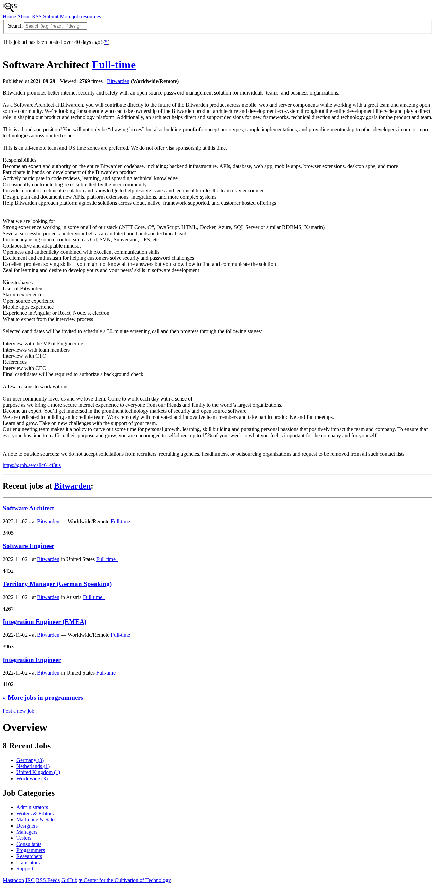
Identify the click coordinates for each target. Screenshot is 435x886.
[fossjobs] (10, 10)
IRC (30, 880)
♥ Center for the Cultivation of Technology (125, 880)
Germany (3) (30, 760)
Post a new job (18, 711)
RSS (37, 16)
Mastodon (13, 880)
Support (24, 868)
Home (9, 16)
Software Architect (28, 508)
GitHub (69, 880)
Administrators (32, 807)
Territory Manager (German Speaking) (57, 583)
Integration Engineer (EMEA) (44, 621)
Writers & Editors (35, 813)
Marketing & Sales (36, 819)
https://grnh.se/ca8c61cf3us (32, 465)
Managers (26, 832)
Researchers (29, 856)
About (24, 16)
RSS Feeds (48, 880)
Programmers (30, 850)
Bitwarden (118, 81)
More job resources (80, 16)
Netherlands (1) (33, 766)
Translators (28, 862)
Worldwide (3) (32, 778)
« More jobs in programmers (43, 697)
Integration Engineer (32, 659)
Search (15, 26)
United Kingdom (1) (38, 772)
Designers (27, 826)
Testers (23, 838)
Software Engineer (28, 545)
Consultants (28, 844)
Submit (50, 16)
